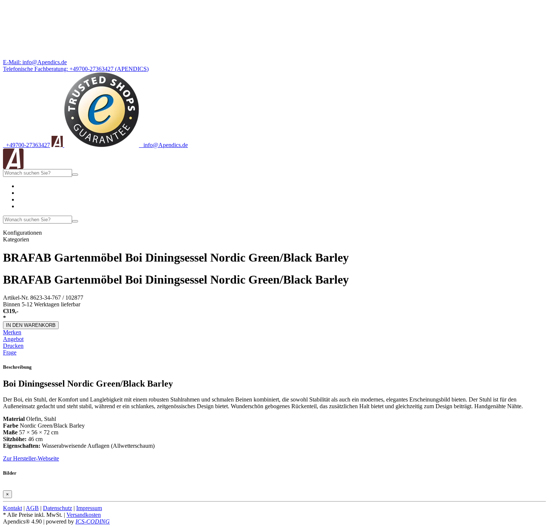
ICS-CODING (92, 521)
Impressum (89, 508)
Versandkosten (83, 515)
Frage (9, 352)
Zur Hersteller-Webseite (31, 458)
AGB (32, 508)
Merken (12, 332)
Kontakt (12, 508)
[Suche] (75, 175)
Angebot (13, 339)
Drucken (13, 346)
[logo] (13, 167)
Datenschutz (57, 508)
